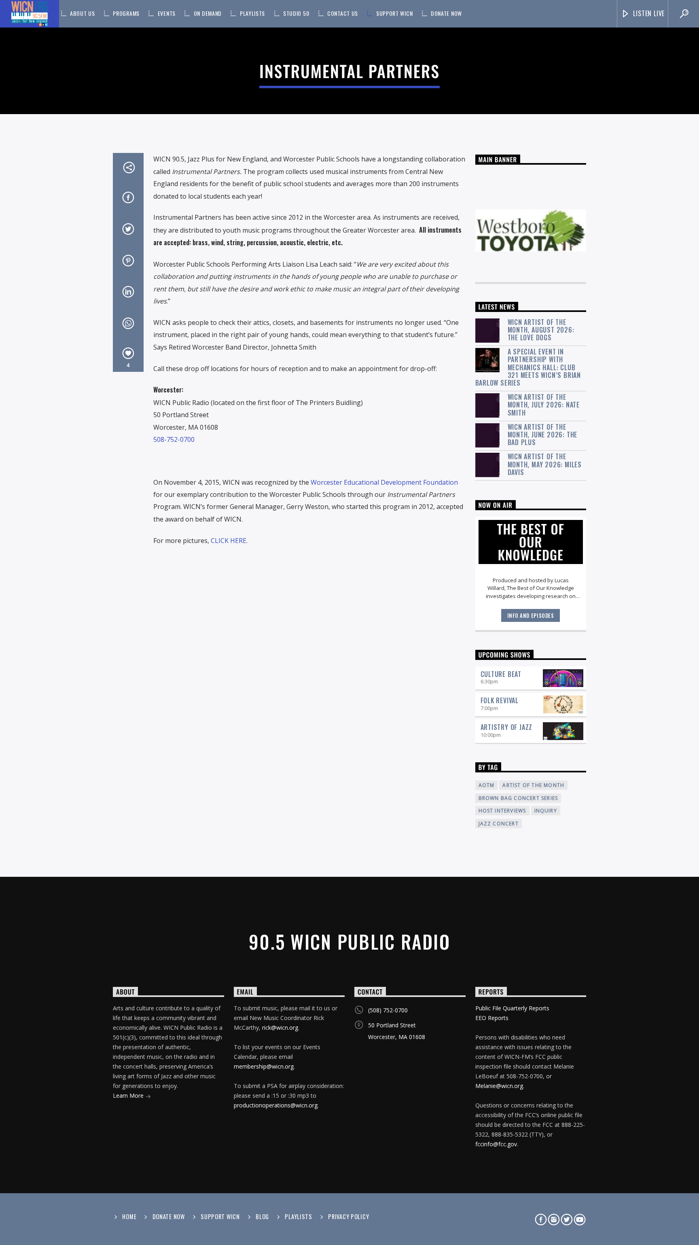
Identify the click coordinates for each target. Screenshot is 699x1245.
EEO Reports (491, 1018)
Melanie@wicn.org (499, 1086)
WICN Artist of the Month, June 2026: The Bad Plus (543, 435)
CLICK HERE (228, 540)
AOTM (487, 785)
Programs (126, 13)
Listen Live (648, 13)
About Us (82, 13)
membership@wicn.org (264, 1066)
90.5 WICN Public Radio (349, 941)
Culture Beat (501, 674)
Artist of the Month (533, 785)
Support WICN (394, 13)
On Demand (208, 13)
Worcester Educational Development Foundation (384, 482)
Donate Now (446, 13)
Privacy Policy (348, 1216)
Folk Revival (500, 700)
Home (129, 1216)
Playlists (252, 13)
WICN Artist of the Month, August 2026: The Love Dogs (541, 330)
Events (167, 13)
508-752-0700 (174, 439)
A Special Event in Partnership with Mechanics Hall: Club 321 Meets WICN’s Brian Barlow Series (528, 367)
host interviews (502, 810)
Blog (262, 1216)
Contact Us (342, 13)
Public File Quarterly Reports (512, 1008)
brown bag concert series (518, 798)
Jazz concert (499, 823)
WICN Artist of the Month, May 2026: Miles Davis (545, 464)
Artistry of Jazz (507, 727)
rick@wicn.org (280, 1027)
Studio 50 (296, 13)
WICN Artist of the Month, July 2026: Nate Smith (544, 405)
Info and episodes (530, 615)
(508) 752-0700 (388, 1010)
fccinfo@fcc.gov (496, 1144)
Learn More (129, 1095)
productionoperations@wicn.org (276, 1105)
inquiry (545, 810)
